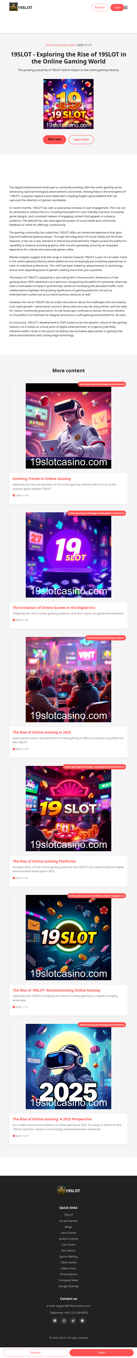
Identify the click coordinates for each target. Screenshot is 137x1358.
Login (117, 7)
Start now (54, 139)
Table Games (68, 1262)
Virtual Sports (68, 1274)
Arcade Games (68, 1221)
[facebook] (54, 1320)
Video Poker (68, 1268)
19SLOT (68, 1215)
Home (49, 45)
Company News (65, 45)
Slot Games (68, 1250)
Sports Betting (68, 1256)
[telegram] (82, 1320)
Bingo (68, 1227)
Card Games (68, 1233)
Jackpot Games (68, 1239)
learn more (81, 139)
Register (100, 7)
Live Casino (68, 1244)
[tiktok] (73, 1320)
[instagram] (64, 1320)
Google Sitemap (68, 1286)
